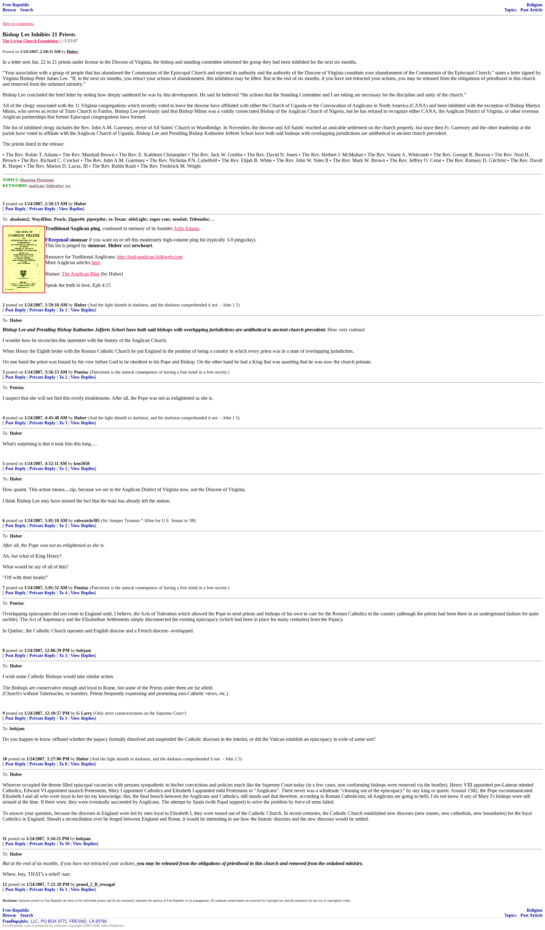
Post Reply (15, 208)
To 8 (63, 764)
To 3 (63, 423)
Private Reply (42, 208)
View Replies (71, 208)
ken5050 (82, 463)
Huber (80, 203)
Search (26, 10)
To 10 (64, 843)
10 (5, 759)
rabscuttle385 (87, 520)
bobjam (83, 650)
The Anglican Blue (81, 273)
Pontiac (81, 372)
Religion (534, 5)
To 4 (63, 592)
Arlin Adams (186, 228)
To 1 (63, 310)
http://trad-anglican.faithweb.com (150, 256)
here (95, 262)
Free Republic (16, 5)
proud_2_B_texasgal (95, 884)
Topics (510, 10)
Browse (9, 10)
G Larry (84, 713)
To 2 (63, 377)
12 (5, 884)
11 (5, 838)
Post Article (531, 10)
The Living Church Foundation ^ (32, 40)
